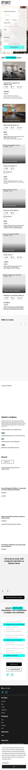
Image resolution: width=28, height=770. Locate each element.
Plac (2, 728)
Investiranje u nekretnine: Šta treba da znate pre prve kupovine (13, 545)
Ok (14, 766)
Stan (2, 719)
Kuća (2, 722)
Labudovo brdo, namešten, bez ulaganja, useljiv (12, 83)
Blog (2, 704)
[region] (14, 757)
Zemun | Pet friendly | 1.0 (10, 166)
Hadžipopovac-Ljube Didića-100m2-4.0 (14, 295)
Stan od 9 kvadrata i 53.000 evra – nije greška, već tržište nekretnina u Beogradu (13, 489)
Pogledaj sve (6, 462)
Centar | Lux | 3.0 (8, 255)
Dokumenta (4, 710)
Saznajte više (5, 762)
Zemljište (3, 725)
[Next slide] (25, 324)
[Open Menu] (26, 3)
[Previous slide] (21, 324)
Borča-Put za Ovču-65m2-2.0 (11, 210)
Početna (3, 701)
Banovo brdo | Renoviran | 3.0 (11, 125)
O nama (3, 707)
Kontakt (3, 712)
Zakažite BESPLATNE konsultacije (14, 597)
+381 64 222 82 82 (15, 669)
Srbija (2, 735)
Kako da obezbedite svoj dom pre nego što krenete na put (13, 517)
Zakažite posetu (14, 664)
